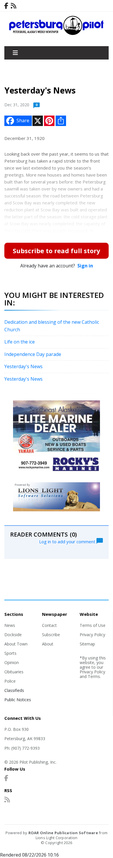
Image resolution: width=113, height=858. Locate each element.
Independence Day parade (32, 354)
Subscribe (51, 634)
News (9, 625)
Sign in (85, 265)
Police (10, 681)
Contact (49, 625)
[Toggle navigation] (15, 52)
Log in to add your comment (67, 541)
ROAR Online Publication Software (63, 832)
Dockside (13, 634)
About (47, 644)
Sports (10, 653)
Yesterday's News (23, 366)
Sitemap (87, 644)
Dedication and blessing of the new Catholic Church (51, 326)
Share (23, 120)
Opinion (11, 662)
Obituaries (13, 671)
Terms (94, 676)
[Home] (56, 33)
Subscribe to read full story (56, 250)
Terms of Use (92, 625)
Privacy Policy (92, 634)
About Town (16, 644)
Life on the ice (19, 342)
